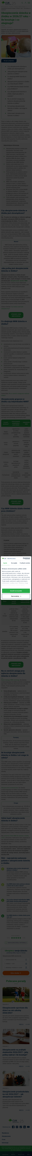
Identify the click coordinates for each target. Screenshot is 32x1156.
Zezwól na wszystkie (16, 591)
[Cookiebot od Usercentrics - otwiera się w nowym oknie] (23, 558)
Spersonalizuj (15, 596)
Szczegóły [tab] (14, 563)
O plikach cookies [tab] (25, 563)
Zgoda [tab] (5, 563)
